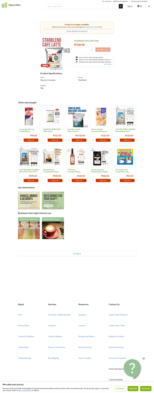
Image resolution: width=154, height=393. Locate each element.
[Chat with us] (132, 369)
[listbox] (149, 6)
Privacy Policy (23, 325)
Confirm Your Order (117, 325)
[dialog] (77, 387)
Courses (81, 325)
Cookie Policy (23, 347)
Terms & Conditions (26, 336)
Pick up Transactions (56, 347)
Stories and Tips (85, 347)
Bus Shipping (53, 358)
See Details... (108, 64)
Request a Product (91, 27)
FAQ (20, 315)
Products (52, 325)
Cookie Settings (24, 358)
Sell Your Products (120, 1)
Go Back (77, 253)
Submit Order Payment (118, 315)
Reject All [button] (133, 388)
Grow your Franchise (139, 1)
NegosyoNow (14, 5)
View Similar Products (77, 31)
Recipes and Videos (86, 336)
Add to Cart (31, 140)
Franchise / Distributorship (59, 315)
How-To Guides (84, 358)
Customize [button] (120, 388)
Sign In (130, 6)
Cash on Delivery (55, 336)
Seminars (82, 315)
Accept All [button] (146, 388)
